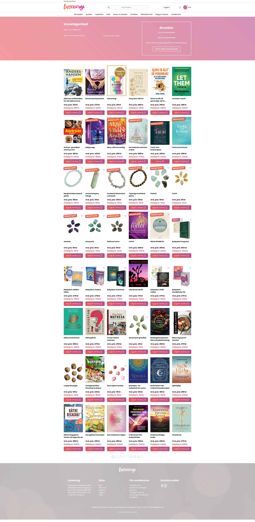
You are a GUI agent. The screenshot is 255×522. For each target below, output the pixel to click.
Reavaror (133, 490)
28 (131, 456)
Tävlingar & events (136, 492)
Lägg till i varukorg (72, 113)
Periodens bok (135, 485)
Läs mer (158, 161)
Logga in (167, 7)
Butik (100, 485)
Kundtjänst (133, 497)
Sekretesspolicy (120, 507)
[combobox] (127, 7)
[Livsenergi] (74, 10)
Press (101, 495)
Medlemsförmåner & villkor (102, 507)
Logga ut (102, 490)
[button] (82, 71)
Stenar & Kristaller (120, 14)
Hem (65, 29)
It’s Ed (135, 512)
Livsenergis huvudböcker (139, 495)
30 (138, 456)
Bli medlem (78, 14)
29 (135, 456)
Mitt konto (103, 488)
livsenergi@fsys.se (156, 507)
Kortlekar (134, 14)
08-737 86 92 (143, 507)
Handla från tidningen (137, 488)
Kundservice (176, 14)
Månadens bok (146, 14)
